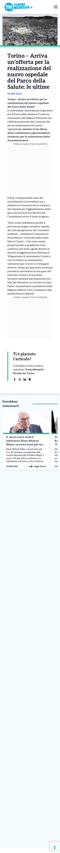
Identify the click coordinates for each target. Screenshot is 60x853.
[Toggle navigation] (56, 6)
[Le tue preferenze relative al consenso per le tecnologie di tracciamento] (55, 848)
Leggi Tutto (40, 466)
